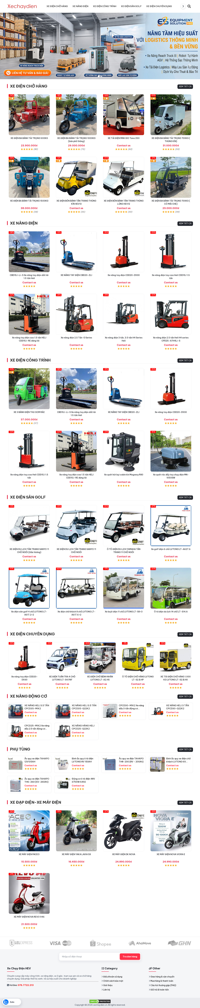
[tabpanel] (100, 46)
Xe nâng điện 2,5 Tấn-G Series (76, 337)
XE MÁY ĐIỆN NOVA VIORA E (171, 854)
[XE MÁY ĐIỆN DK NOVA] (123, 830)
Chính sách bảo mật (113, 981)
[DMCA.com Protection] (100, 1001)
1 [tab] (99, 76)
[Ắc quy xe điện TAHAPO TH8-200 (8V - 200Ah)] (110, 764)
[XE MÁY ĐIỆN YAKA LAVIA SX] (76, 830)
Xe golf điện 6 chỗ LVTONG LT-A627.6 (170, 549)
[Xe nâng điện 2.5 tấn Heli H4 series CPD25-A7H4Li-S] (171, 314)
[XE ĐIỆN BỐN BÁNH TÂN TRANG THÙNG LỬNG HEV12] (123, 177)
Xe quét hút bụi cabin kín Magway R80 (123, 474)
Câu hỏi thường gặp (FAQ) (163, 985)
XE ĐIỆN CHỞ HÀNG (28, 86)
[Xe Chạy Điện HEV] (22, 6)
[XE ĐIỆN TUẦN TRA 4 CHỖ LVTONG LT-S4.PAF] (62, 658)
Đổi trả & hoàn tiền (160, 989)
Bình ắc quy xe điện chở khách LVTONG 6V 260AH (178, 761)
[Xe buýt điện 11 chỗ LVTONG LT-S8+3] (123, 588)
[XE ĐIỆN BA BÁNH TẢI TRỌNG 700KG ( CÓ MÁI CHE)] (171, 177)
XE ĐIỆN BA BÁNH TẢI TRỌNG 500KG (29, 138)
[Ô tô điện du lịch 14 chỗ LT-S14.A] (171, 588)
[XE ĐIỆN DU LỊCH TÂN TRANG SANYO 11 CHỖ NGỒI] (76, 525)
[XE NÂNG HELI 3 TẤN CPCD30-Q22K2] (157, 711)
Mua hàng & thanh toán (162, 981)
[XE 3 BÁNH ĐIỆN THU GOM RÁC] (29, 388)
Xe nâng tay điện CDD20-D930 (124, 275)
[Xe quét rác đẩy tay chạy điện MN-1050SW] (171, 451)
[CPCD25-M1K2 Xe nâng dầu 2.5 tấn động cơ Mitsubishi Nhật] (15, 731)
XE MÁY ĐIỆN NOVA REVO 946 (29, 916)
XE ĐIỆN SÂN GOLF (28, 497)
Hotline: (21, 985)
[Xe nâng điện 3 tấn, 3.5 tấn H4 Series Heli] (123, 314)
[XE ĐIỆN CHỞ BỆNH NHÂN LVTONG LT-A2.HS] (100, 658)
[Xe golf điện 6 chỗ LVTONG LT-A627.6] (171, 525)
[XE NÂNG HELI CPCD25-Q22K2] (63, 731)
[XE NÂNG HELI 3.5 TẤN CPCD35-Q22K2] (63, 711)
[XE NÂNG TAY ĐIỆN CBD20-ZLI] (76, 251)
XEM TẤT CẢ (185, 86)
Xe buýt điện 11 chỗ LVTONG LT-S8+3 (123, 611)
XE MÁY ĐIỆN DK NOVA (123, 854)
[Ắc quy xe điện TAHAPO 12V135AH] (15, 764)
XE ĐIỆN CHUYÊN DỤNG (32, 634)
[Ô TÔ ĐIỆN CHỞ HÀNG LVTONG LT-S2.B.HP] (137, 658)
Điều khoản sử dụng (112, 976)
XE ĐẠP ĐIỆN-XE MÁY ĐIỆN (35, 802)
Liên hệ (106, 989)
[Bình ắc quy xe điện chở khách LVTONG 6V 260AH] (157, 764)
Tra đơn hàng (130, 956)
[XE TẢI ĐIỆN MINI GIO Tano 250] (123, 114)
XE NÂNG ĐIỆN (24, 223)
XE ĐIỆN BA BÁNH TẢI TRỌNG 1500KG (29, 200)
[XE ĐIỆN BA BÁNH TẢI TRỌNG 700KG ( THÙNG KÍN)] (171, 114)
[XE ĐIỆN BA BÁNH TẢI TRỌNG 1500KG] (29, 177)
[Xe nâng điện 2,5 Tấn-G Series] (76, 314)
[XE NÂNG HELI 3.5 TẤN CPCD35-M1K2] (15, 711)
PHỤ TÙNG (20, 749)
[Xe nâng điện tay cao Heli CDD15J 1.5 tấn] (171, 251)
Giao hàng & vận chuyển (162, 976)
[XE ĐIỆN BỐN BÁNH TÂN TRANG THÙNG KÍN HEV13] (76, 177)
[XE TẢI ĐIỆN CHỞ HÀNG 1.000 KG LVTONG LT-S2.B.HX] (175, 658)
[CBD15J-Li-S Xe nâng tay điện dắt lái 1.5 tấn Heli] (29, 251)
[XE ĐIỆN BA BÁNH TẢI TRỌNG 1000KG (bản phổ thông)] (76, 114)
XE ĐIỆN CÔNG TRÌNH (30, 360)
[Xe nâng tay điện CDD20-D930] (123, 251)
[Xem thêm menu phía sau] (183, 6)
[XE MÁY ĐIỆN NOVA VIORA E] (171, 830)
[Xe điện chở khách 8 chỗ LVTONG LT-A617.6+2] (76, 588)
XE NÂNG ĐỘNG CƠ (28, 696)
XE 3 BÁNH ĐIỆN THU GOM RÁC (29, 412)
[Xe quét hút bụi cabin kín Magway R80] (123, 451)
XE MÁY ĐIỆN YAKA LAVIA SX (76, 854)
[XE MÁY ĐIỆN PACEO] (29, 830)
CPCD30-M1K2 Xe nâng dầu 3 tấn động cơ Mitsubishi (131, 708)
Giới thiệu (107, 985)
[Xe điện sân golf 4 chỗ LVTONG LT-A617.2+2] (29, 588)
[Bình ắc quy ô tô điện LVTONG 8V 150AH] (63, 764)
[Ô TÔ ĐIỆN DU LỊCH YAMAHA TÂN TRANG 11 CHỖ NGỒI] (123, 525)
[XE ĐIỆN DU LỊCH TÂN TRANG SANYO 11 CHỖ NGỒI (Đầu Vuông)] (29, 525)
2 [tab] (101, 76)
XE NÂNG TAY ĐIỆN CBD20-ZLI (76, 275)
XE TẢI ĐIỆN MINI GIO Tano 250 (124, 138)
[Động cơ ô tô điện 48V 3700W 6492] (63, 784)
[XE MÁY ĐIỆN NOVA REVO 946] (29, 893)
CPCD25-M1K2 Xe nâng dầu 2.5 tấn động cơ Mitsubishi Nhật (36, 728)
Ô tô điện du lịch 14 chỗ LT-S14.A (171, 611)
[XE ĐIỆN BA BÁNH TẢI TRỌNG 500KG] (29, 114)
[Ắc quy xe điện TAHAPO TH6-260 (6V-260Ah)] (15, 784)
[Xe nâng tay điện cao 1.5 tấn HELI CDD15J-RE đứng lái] (29, 314)
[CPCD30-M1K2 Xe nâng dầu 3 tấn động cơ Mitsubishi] (110, 711)
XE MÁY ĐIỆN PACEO (29, 854)
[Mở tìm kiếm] (189, 6)
